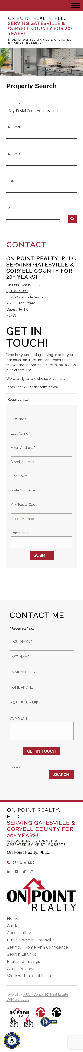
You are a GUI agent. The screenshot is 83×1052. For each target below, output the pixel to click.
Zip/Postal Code (24, 505)
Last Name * (20, 433)
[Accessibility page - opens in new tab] (49, 1024)
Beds (10, 180)
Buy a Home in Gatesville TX (34, 940)
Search (15, 768)
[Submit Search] (72, 219)
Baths (10, 207)
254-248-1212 (17, 291)
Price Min (13, 126)
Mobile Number (23, 519)
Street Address (22, 462)
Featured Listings (23, 961)
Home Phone (21, 687)
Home (13, 918)
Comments (19, 533)
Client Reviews (21, 968)
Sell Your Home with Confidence (37, 947)
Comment (19, 718)
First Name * (20, 419)
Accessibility (19, 933)
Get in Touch (41, 751)
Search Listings (21, 954)
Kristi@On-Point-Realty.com (28, 297)
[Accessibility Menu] (11, 1041)
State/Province (23, 490)
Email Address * (23, 448)
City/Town (19, 476)
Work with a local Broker (30, 975)
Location (13, 103)
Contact (14, 926)
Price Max (13, 153)
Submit (41, 555)
